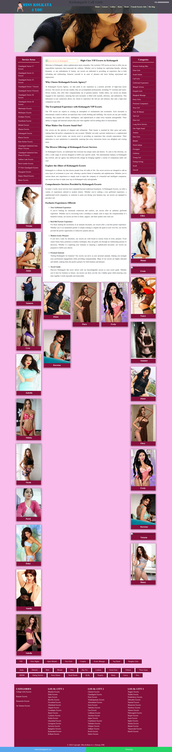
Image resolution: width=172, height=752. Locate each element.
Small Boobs (72, 675)
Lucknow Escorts (54, 716)
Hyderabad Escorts (54, 731)
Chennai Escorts (93, 692)
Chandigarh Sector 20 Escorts (26, 103)
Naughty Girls (133, 661)
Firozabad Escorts (54, 702)
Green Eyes (113, 670)
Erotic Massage (99, 661)
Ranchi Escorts (133, 731)
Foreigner (136, 149)
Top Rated (116, 661)
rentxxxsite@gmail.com (43, 749)
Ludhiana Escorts (94, 713)
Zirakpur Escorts (24, 117)
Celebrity (136, 153)
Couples (83, 661)
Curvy (125, 675)
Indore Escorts (93, 734)
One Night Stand (139, 128)
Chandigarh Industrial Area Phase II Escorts (28, 154)
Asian (22, 670)
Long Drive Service (140, 124)
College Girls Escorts (23, 692)
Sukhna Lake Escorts (25, 159)
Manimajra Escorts (25, 108)
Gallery (113, 7)
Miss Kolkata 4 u (87, 745)
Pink (72, 670)
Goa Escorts (92, 710)
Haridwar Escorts (134, 708)
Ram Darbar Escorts (25, 142)
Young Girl (137, 157)
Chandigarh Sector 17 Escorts (26, 67)
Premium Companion (140, 104)
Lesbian (98, 670)
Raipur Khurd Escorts (26, 176)
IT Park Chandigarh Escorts (28, 168)
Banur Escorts (23, 180)
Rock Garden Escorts (25, 164)
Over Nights (34, 661)
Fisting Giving (138, 162)
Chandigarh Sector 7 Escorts (28, 87)
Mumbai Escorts (54, 692)
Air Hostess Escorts (23, 706)
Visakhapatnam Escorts (96, 700)
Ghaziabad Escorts (54, 721)
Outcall (135, 170)
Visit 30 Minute (138, 112)
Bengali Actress (138, 87)
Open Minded (52, 661)
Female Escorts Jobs (138, 7)
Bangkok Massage (139, 95)
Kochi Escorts (93, 731)
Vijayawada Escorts (135, 729)
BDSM (22, 675)
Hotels (126, 7)
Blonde (59, 670)
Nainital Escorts (133, 702)
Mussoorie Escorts (134, 705)
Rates (120, 7)
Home (97, 7)
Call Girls (136, 79)
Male (47, 670)
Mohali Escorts (23, 125)
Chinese (128, 670)
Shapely (100, 675)
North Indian (137, 145)
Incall (135, 166)
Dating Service (37, 675)
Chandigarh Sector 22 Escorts (26, 74)
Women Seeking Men (140, 66)
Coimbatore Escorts (95, 721)
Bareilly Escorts (53, 700)
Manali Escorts (133, 726)
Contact (105, 7)
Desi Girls (136, 137)
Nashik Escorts (133, 694)
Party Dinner (55, 675)
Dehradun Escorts (134, 700)
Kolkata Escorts (53, 734)
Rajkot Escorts (133, 721)
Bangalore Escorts (54, 729)
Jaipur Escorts (93, 718)
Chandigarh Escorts (95, 694)
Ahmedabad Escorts (95, 702)
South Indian (137, 75)
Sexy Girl (136, 108)
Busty (113, 675)
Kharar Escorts (23, 138)
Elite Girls (136, 70)
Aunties (135, 133)
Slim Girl (136, 120)
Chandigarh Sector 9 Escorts (28, 91)
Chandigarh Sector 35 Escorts (26, 81)
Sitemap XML (100, 745)
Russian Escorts (21, 696)
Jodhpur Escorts (93, 729)
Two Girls (68, 661)
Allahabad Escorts (54, 705)
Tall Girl (136, 116)
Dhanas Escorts (23, 129)
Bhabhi (135, 141)
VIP (21, 661)
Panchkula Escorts (24, 121)
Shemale (35, 670)
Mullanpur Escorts (24, 113)
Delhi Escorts (53, 694)
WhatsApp (129, 749)
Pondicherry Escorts (135, 697)
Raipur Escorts (133, 716)
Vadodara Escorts (94, 708)
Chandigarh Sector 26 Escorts (26, 96)
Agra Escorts (52, 697)
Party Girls (137, 99)
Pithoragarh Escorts (135, 713)
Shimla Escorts (133, 723)
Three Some (143, 670)
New (137, 675)
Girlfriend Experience (140, 83)
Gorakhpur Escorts (54, 710)
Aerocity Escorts (54, 726)
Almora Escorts (133, 710)
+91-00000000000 (161, 2)
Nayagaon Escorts (24, 172)
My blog (152, 7)
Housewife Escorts (22, 701)
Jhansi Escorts (53, 713)
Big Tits (85, 670)
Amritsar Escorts (94, 716)
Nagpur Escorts (133, 692)
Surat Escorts (92, 705)
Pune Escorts (92, 697)
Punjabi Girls (137, 91)
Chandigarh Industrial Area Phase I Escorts (28, 147)
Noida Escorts (53, 718)
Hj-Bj (87, 675)
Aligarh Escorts (53, 708)
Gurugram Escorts (54, 723)
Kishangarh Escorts (25, 133)
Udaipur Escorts (93, 726)
